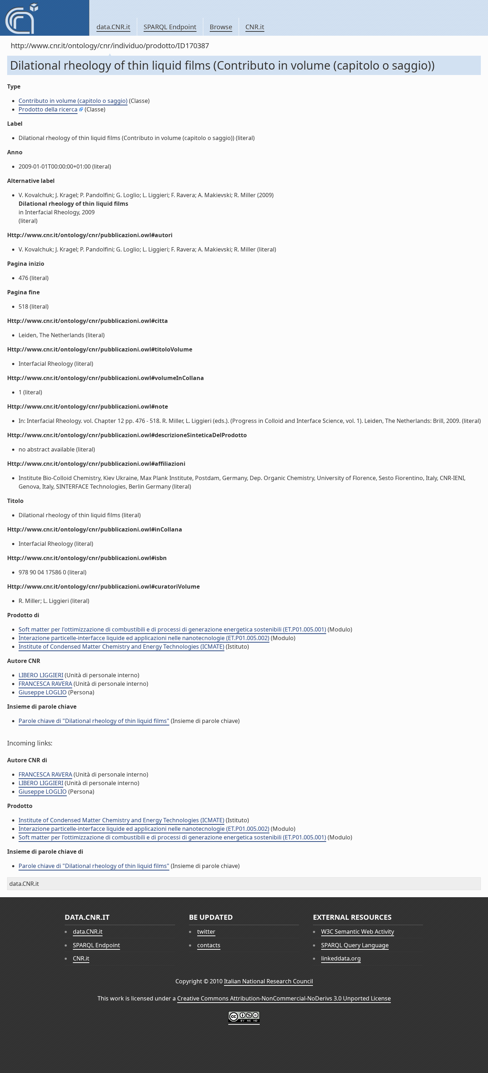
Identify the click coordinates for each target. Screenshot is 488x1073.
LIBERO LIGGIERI (41, 675)
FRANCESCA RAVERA (45, 684)
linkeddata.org (341, 958)
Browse (221, 27)
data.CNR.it (113, 27)
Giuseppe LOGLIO (43, 692)
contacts (208, 945)
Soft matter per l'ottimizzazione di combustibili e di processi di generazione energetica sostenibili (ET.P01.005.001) (172, 629)
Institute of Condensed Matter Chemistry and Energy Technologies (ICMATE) (121, 646)
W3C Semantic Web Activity (357, 931)
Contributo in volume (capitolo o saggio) (73, 101)
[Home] (44, 18)
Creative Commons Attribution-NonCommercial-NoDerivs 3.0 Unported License (284, 998)
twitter (206, 931)
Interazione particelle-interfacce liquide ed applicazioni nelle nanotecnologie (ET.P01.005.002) (144, 638)
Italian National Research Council (268, 981)
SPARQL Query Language (355, 945)
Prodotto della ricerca (48, 109)
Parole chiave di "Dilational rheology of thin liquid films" (94, 721)
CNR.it (254, 27)
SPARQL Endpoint (170, 27)
